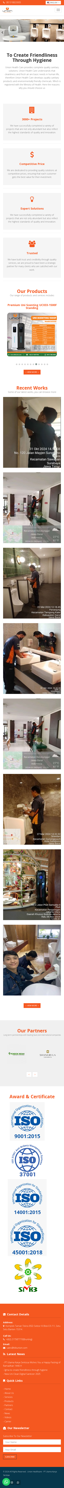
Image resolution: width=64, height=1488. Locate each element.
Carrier (8, 1421)
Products (9, 1401)
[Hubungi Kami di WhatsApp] (6, 1482)
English (54, 2)
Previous (2, 32)
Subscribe (10, 1457)
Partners (9, 1405)
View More (32, 372)
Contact (8, 1409)
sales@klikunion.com (17, 1347)
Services (9, 1397)
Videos (8, 1417)
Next (61, 32)
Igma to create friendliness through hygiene (26, 1369)
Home (8, 1388)
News (7, 1413)
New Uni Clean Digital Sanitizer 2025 (22, 1373)
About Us (9, 1393)
